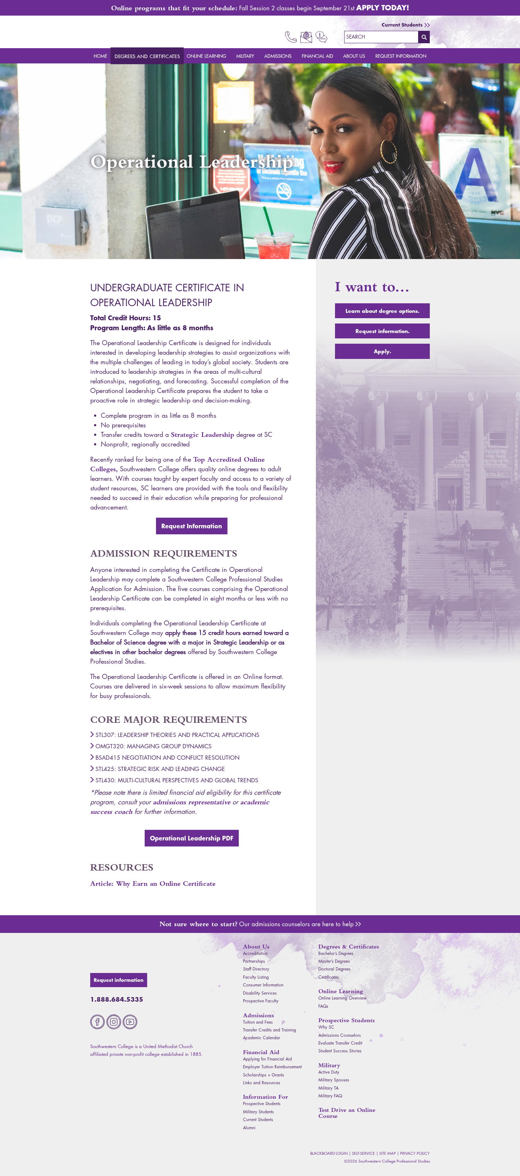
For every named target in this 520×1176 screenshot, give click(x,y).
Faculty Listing (256, 977)
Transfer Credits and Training (269, 1030)
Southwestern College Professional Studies (131, 32)
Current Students (402, 24)
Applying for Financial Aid (267, 1059)
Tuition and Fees (258, 1022)
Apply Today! (382, 7)
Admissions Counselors (358, 924)
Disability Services (260, 993)
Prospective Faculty (260, 1001)
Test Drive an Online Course (346, 1113)
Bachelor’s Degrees (335, 953)
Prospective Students (262, 1104)
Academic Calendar (261, 1038)
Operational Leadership (191, 838)
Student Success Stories (340, 1051)
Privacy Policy (415, 1153)
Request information (119, 980)
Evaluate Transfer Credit (340, 1043)
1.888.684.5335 (116, 999)
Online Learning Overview (342, 998)
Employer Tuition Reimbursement (272, 1067)
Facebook (97, 1021)
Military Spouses (333, 1080)
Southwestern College (131, 955)
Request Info (321, 37)
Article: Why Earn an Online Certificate (152, 883)
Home (100, 56)
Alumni (249, 1128)
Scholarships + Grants (263, 1075)
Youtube (130, 1021)
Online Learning (206, 56)
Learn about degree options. (383, 310)
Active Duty (328, 1072)
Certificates (328, 977)
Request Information (400, 56)
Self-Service (363, 1153)
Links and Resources (261, 1083)
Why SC (326, 1027)
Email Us (306, 37)
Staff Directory (256, 969)
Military (245, 56)
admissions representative (191, 802)
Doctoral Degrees (334, 969)
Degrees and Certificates (147, 56)
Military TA (328, 1088)
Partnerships (254, 961)
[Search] (424, 37)
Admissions (277, 56)
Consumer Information (263, 985)
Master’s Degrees (334, 961)
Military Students (258, 1112)
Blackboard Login (329, 1153)
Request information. (383, 330)
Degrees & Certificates (348, 946)
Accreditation (255, 953)
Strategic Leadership (202, 435)
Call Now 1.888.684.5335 (291, 37)
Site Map (387, 1153)
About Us (354, 56)
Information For (265, 1096)
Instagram (113, 1021)
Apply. (382, 351)
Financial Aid (317, 56)
